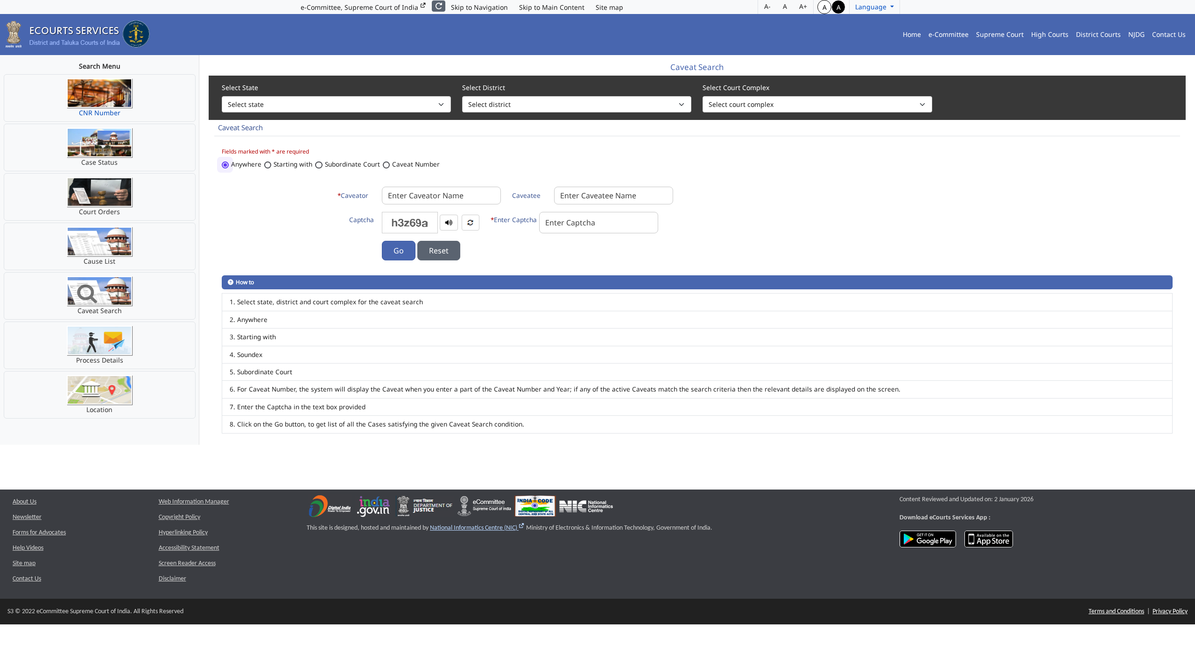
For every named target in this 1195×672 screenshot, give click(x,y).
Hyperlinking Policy (183, 533)
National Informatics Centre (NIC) (477, 528)
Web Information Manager (194, 502)
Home (912, 34)
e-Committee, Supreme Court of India (360, 7)
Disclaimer (172, 579)
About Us (24, 502)
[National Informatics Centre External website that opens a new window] (586, 508)
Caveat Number (416, 164)
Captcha (361, 219)
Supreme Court (1000, 34)
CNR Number (99, 112)
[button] (449, 221)
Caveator (352, 195)
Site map (609, 7)
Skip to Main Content (551, 7)
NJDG (1136, 34)
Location (99, 409)
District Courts (1098, 34)
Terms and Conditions (1116, 612)
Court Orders (99, 211)
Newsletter (27, 517)
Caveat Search (99, 310)
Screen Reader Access (187, 563)
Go (399, 250)
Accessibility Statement (189, 548)
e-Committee (948, 34)
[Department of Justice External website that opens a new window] (425, 508)
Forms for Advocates (39, 533)
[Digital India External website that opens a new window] (330, 508)
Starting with (293, 164)
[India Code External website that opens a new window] (535, 508)
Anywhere (246, 164)
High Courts (1049, 34)
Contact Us (1169, 34)
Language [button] (871, 6)
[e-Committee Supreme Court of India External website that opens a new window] (484, 508)
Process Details (99, 360)
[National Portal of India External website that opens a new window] (374, 508)
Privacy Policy (1170, 612)
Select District (483, 87)
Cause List (99, 261)
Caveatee (526, 195)
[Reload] (438, 6)
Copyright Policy (179, 517)
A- (767, 6)
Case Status (99, 162)
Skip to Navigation (479, 7)
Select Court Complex (736, 87)
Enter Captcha (514, 219)
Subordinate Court (352, 164)
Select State (240, 87)
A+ (803, 6)
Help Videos (28, 548)
